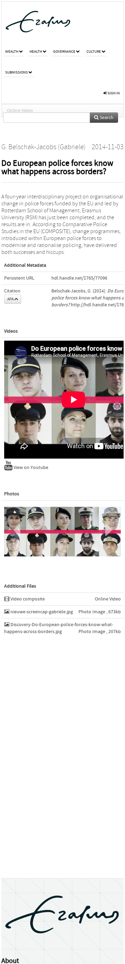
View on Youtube (30, 467)
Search (106, 117)
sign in (113, 93)
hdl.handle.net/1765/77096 (79, 278)
